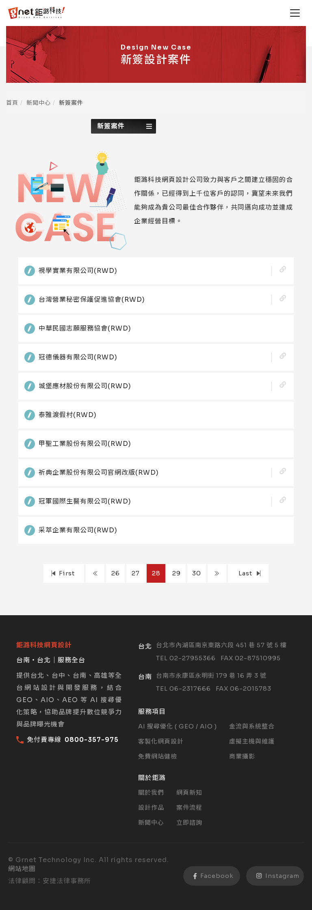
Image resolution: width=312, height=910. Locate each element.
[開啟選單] (295, 13)
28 (156, 573)
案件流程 (189, 807)
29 (176, 573)
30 (196, 573)
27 (136, 573)
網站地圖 (22, 869)
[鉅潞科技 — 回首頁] (36, 13)
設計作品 (151, 807)
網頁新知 (189, 792)
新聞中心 (38, 102)
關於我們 (151, 792)
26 (115, 573)
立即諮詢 (189, 822)
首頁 (12, 102)
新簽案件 (111, 126)
